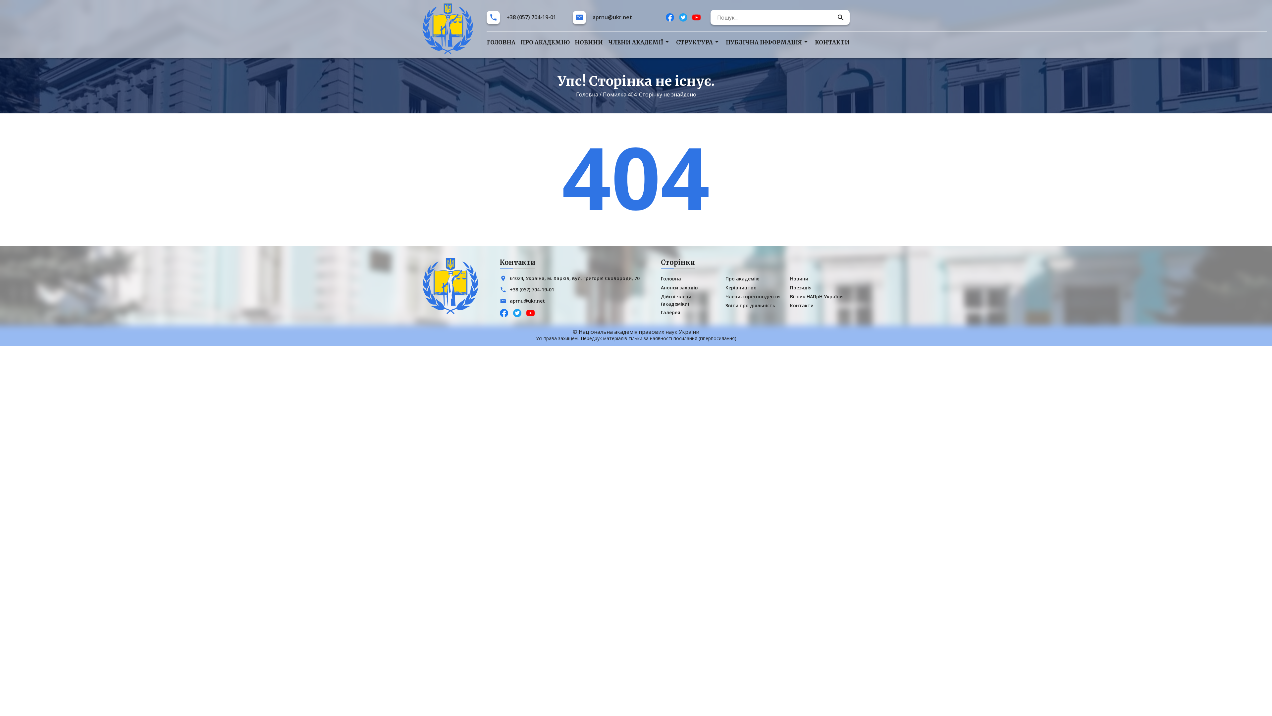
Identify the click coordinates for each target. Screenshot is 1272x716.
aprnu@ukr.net (612, 17)
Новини (589, 42)
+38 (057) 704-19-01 (531, 17)
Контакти (832, 42)
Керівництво (741, 287)
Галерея (670, 312)
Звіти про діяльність (750, 305)
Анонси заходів (679, 287)
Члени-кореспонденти (752, 296)
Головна (501, 42)
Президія (801, 287)
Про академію (545, 42)
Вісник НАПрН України (816, 296)
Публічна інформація (764, 42)
